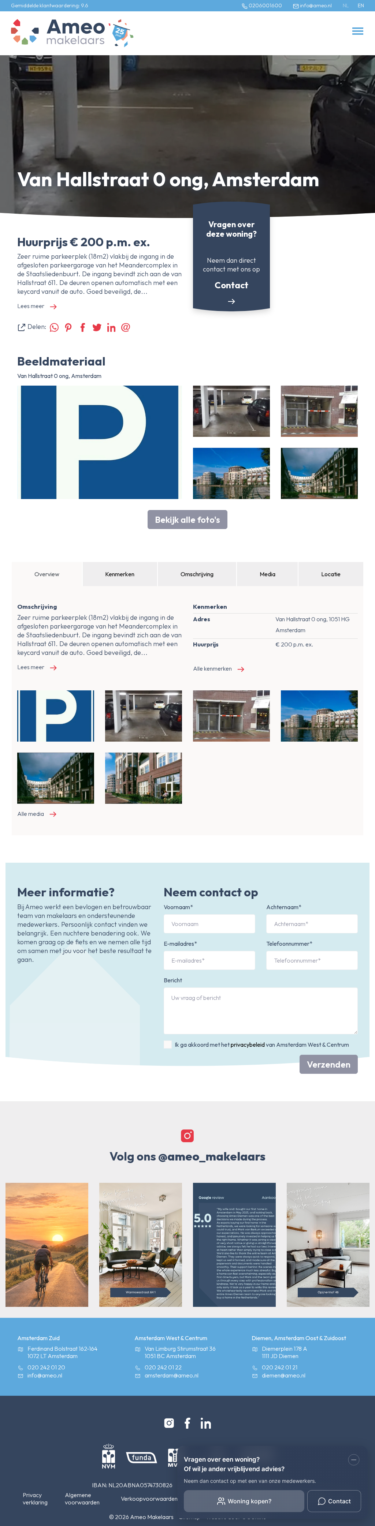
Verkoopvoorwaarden (149, 1498)
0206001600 (265, 5)
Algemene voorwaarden (82, 1498)
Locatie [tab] (331, 574)
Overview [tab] (46, 574)
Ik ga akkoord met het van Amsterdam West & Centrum (262, 1044)
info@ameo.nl (315, 5)
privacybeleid (248, 1044)
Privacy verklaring (35, 1498)
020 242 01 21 (279, 1367)
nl (346, 5)
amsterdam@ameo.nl (171, 1375)
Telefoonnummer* (289, 943)
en (361, 5)
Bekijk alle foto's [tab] (187, 519)
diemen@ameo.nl (283, 1375)
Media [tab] (267, 574)
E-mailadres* (180, 943)
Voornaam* (178, 907)
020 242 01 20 (46, 1367)
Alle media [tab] (30, 813)
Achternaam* (283, 907)
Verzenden (328, 1064)
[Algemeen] (58, 33)
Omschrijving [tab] (197, 574)
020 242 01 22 (163, 1367)
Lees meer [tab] (30, 306)
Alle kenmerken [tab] (212, 668)
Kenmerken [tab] (119, 574)
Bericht (173, 980)
